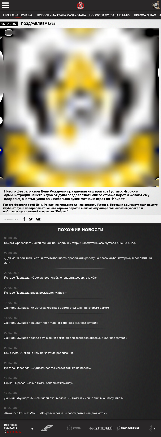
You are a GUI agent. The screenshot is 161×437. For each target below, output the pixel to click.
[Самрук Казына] (73, 428)
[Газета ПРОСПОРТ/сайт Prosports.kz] (128, 428)
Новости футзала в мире (110, 15)
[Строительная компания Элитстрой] (101, 428)
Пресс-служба (17, 15)
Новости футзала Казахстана (61, 15)
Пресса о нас (145, 15)
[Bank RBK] (46, 428)
